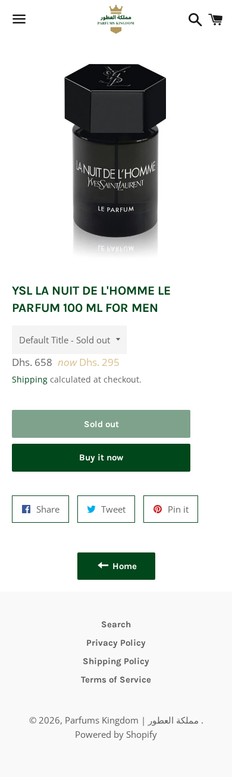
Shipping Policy (116, 661)
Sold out (101, 424)
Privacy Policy (116, 642)
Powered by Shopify (116, 734)
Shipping (30, 379)
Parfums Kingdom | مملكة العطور (133, 720)
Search (116, 624)
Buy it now (101, 457)
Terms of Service (116, 679)
